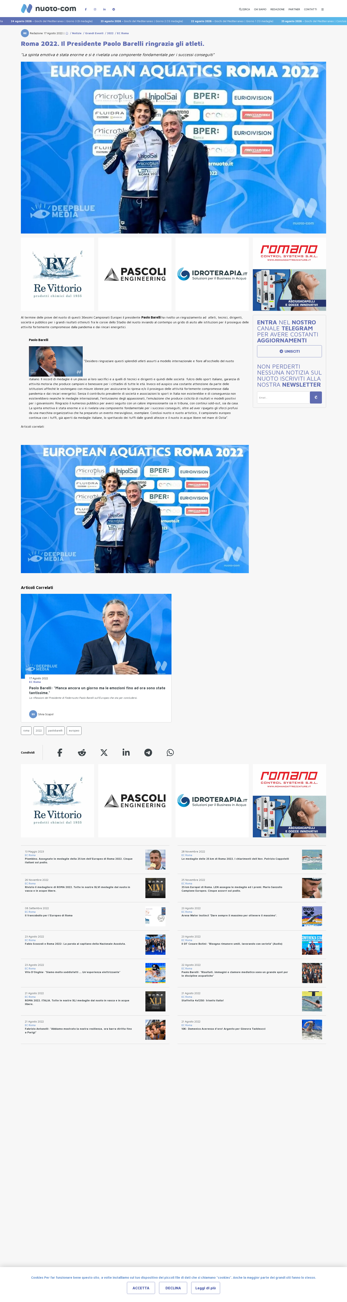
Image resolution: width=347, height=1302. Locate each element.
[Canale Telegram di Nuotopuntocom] (113, 7)
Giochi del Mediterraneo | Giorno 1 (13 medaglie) (188, 21)
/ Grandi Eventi (92, 33)
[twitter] (104, 752)
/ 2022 (108, 33)
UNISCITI (292, 351)
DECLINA (173, 1288)
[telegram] (148, 752)
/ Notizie (75, 33)
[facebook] (60, 752)
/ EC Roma (121, 33)
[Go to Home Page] (66, 33)
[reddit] (82, 752)
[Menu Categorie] (322, 7)
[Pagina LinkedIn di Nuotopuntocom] (104, 7)
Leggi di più (205, 1288)
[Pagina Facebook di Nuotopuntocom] (85, 7)
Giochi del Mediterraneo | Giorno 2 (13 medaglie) (98, 21)
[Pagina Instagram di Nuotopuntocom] (95, 7)
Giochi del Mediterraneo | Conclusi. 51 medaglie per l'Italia (284, 21)
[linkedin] (126, 752)
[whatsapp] (170, 752)
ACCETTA (141, 1288)
